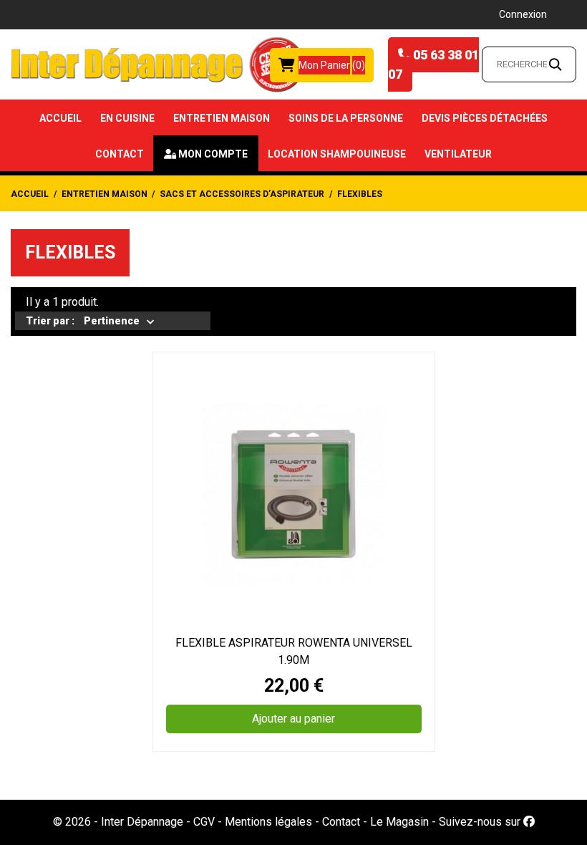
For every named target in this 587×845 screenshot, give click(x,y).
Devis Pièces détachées (485, 118)
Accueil (60, 118)
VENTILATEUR (458, 154)
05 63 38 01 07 (433, 64)
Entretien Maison (221, 118)
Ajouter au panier (293, 718)
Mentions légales (268, 822)
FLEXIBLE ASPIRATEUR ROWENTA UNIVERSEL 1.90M (293, 651)
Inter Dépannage (142, 822)
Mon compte (213, 154)
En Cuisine (127, 118)
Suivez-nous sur (481, 822)
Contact (119, 154)
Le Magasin (399, 822)
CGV (204, 822)
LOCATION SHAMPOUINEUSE (337, 154)
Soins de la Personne (345, 118)
